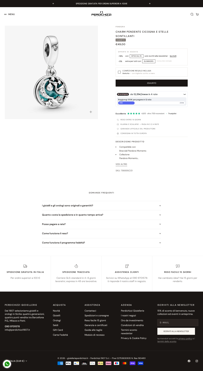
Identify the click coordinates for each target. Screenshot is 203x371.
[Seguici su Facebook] (189, 361)
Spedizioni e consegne (97, 315)
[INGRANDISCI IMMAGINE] (91, 112)
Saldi (55, 325)
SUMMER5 (149, 61)
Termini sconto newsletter (129, 331)
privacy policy (185, 338)
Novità (56, 310)
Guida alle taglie (93, 330)
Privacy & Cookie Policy (134, 338)
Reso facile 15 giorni (95, 320)
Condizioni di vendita (132, 325)
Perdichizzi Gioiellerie (132, 310)
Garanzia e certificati (96, 325)
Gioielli (56, 315)
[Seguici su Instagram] (196, 361)
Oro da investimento (132, 320)
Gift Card (58, 330)
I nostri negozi (128, 315)
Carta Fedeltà (60, 334)
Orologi (57, 320)
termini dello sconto (166, 341)
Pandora (120, 27)
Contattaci (90, 310)
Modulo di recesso (94, 334)
